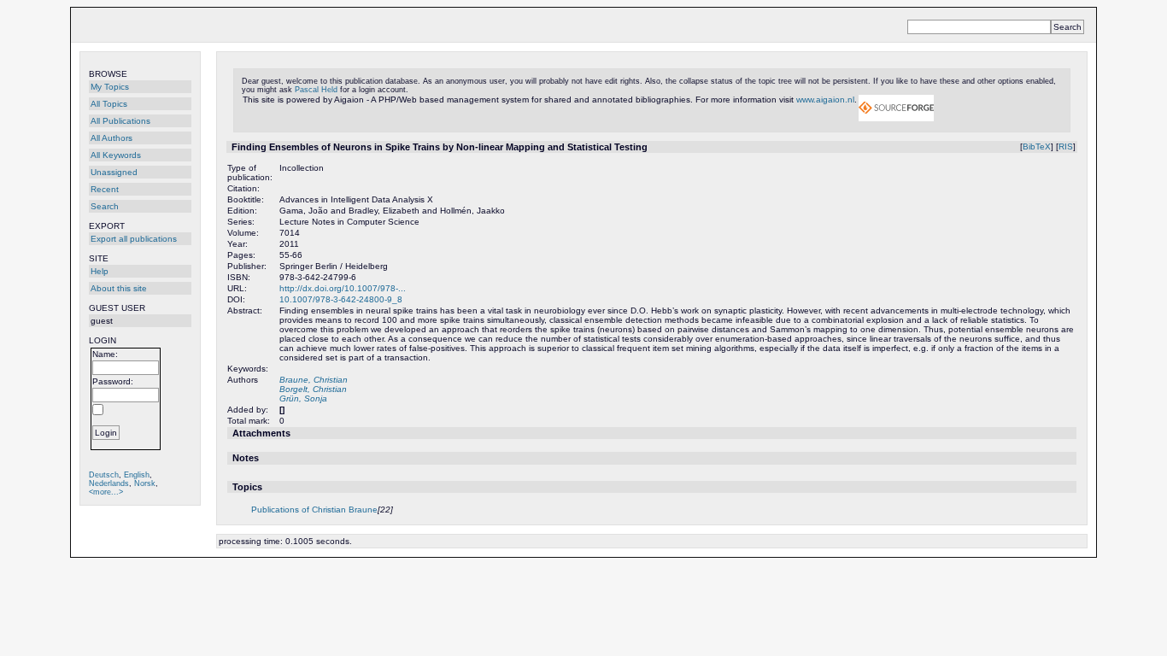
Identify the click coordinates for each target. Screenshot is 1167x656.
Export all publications (134, 238)
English (137, 475)
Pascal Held (316, 89)
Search (105, 206)
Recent (105, 189)
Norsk (144, 483)
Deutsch (104, 475)
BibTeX (1037, 146)
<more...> (106, 492)
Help (99, 271)
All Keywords (116, 155)
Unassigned (114, 172)
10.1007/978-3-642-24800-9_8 (340, 299)
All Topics (109, 103)
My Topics (110, 86)
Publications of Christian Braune (314, 509)
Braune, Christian (313, 379)
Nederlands (109, 483)
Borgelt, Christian (313, 389)
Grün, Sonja (303, 398)
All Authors (111, 138)
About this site (119, 288)
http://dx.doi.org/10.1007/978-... (342, 288)
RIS (1066, 146)
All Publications (120, 121)
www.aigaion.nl (825, 99)
